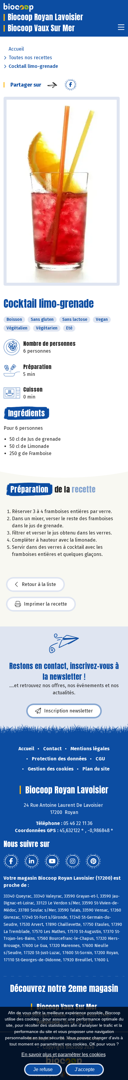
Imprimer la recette (45, 604)
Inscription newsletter (68, 711)
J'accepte (85, 1069)
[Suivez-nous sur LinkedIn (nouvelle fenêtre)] (31, 861)
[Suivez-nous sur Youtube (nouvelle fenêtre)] (52, 861)
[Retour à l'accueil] (27, 7)
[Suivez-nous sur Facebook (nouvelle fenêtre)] (11, 861)
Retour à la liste (39, 584)
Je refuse (43, 1069)
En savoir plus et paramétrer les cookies (63, 1054)
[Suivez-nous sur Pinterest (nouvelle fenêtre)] (93, 861)
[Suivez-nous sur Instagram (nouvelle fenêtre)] (72, 861)
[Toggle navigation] (121, 29)
